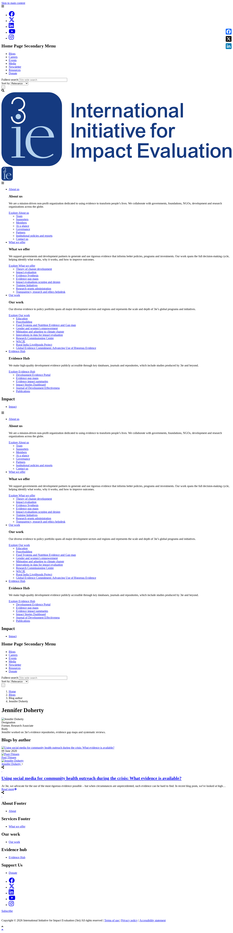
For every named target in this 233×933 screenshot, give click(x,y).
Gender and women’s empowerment (37, 328)
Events (13, 60)
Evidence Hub (17, 351)
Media (12, 63)
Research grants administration (33, 288)
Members (21, 222)
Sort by (5, 83)
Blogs (12, 53)
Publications (23, 391)
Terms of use (112, 920)
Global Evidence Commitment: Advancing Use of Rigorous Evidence (56, 348)
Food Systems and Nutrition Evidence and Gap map (46, 325)
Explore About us (19, 212)
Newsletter (15, 66)
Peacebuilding (24, 321)
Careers (13, 56)
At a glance (22, 225)
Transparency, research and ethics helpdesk (40, 291)
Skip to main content (13, 3)
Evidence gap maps (27, 278)
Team (19, 216)
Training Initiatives (26, 285)
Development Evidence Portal (33, 374)
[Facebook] (12, 15)
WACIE (20, 341)
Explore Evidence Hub (22, 371)
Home (12, 691)
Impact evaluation (26, 272)
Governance (23, 229)
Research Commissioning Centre (35, 338)
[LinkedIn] (11, 26)
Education (22, 318)
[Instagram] (11, 38)
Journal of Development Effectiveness (38, 387)
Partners (20, 232)
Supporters (22, 219)
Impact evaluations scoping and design (38, 282)
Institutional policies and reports (34, 235)
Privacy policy (129, 920)
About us (14, 189)
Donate (13, 73)
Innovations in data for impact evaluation (39, 334)
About (12, 811)
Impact (13, 406)
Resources (15, 70)
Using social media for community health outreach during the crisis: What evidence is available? (91, 778)
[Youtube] (12, 32)
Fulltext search (9, 79)
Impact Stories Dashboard (31, 384)
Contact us (22, 239)
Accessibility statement (152, 920)
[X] (12, 20)
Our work (14, 295)
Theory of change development (34, 268)
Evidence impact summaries (32, 381)
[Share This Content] (116, 770)
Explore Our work (19, 315)
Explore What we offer (22, 265)
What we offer (17, 242)
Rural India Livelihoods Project (34, 344)
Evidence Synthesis (27, 275)
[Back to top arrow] (2, 929)
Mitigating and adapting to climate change (40, 331)
